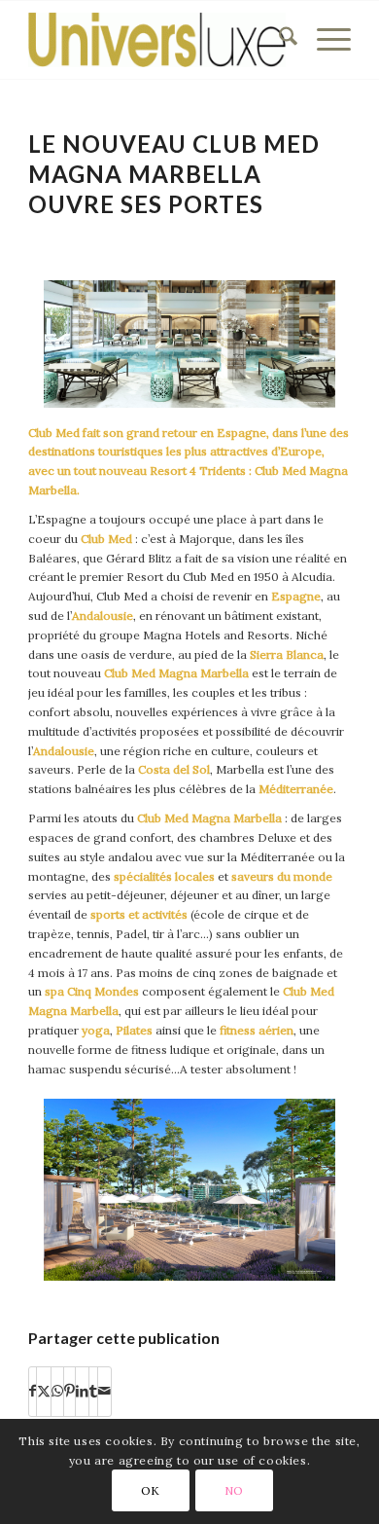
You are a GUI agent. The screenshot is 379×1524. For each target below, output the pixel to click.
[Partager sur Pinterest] (69, 1391)
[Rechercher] (278, 40)
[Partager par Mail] (104, 1391)
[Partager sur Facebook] (32, 1391)
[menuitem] (278, 40)
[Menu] (324, 40)
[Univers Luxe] (157, 40)
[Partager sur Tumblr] (93, 1391)
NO (234, 1490)
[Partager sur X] (44, 1391)
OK (150, 1490)
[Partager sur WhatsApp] (57, 1391)
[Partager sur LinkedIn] (82, 1391)
